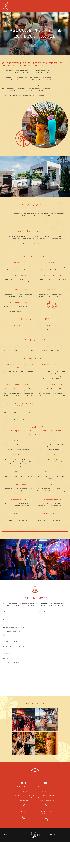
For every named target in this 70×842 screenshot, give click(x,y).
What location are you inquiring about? (17, 646)
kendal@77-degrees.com (46, 800)
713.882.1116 (46, 791)
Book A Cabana (35, 222)
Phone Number (40, 611)
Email (4, 619)
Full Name (6, 611)
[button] (64, 6)
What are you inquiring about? (13, 628)
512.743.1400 (23, 791)
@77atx (40, 703)
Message (5, 658)
